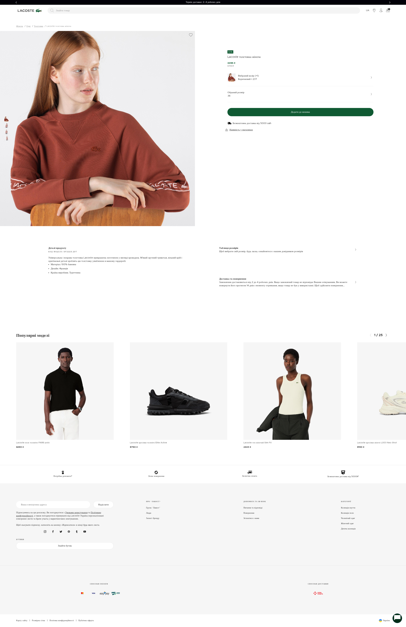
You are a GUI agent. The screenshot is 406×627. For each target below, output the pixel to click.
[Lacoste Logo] (30, 10)
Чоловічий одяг (348, 518)
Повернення (248, 513)
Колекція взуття (348, 508)
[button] (16, 2)
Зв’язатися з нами (251, 518)
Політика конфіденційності (61, 621)
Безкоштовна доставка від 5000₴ (203, 2)
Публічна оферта (86, 621)
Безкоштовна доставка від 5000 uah (252, 123)
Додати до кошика (300, 112)
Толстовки (38, 26)
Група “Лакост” (153, 508)
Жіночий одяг (347, 524)
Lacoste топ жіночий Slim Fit (257, 443)
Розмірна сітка (38, 621)
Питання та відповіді (252, 508)
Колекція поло (347, 513)
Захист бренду (152, 518)
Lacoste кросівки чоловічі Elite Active (148, 443)
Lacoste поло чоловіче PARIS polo (33, 443)
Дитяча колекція (348, 529)
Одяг (28, 26)
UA (367, 10)
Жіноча (19, 26)
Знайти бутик (65, 546)
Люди (148, 513)
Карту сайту (21, 621)
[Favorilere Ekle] (191, 35)
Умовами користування (76, 513)
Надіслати (103, 504)
